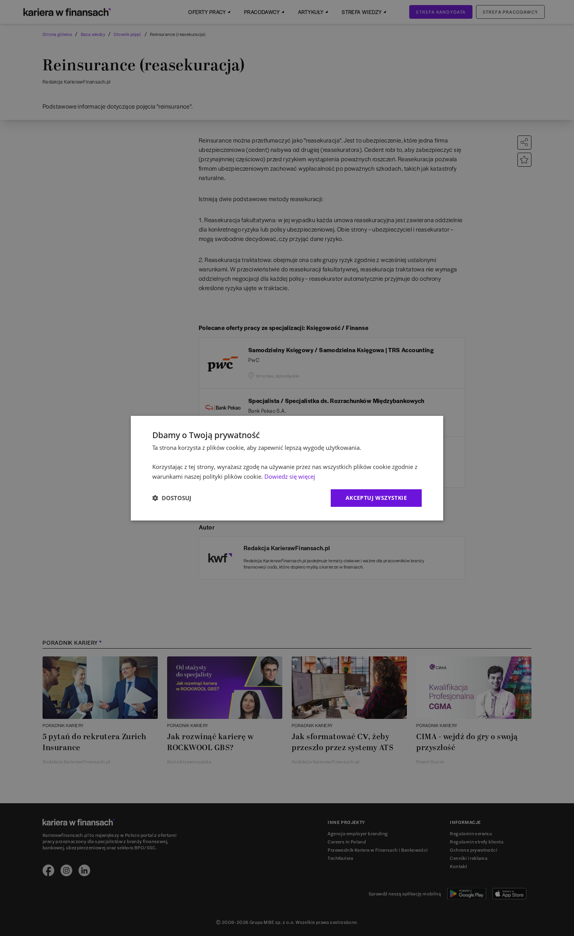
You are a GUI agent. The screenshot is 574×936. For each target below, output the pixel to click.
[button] (171, 498)
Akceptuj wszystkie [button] (376, 497)
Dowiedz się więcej (289, 476)
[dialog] (287, 467)
